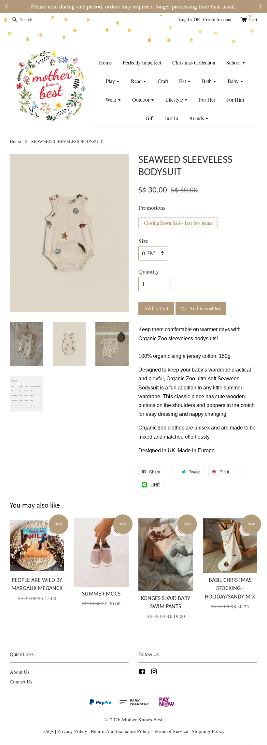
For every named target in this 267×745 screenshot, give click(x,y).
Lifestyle (174, 99)
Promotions (151, 207)
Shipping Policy (208, 731)
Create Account (217, 19)
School (234, 62)
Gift (150, 118)
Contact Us (21, 681)
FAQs (48, 731)
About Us (19, 671)
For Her (207, 99)
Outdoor (141, 99)
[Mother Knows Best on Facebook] (142, 672)
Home (105, 62)
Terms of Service (172, 731)
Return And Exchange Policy (120, 731)
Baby (234, 80)
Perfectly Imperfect (142, 62)
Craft (163, 80)
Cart (253, 19)
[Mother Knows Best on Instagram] (154, 672)
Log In (185, 19)
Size (143, 241)
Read (137, 80)
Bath (207, 80)
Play (111, 80)
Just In (171, 118)
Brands (197, 118)
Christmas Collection (193, 62)
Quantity (148, 271)
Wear (111, 99)
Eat (183, 80)
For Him (235, 99)
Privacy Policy (72, 731)
